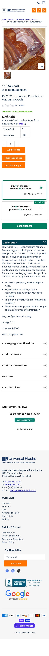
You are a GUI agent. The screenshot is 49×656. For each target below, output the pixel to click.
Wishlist (5, 519)
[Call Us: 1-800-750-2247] (39, 2)
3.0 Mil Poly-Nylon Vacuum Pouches (22, 19)
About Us (6, 506)
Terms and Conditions (12, 539)
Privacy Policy (8, 532)
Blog (4, 509)
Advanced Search (10, 513)
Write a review (24, 420)
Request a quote (13, 158)
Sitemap (6, 503)
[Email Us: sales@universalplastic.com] (44, 2)
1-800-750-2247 (13, 481)
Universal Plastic (28, 632)
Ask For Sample (13, 165)
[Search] (34, 10)
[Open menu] (4, 10)
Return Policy (8, 542)
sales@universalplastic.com (23, 490)
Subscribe (16, 563)
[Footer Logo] (19, 459)
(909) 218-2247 (12, 484)
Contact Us (7, 516)
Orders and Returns (11, 535)
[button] (8, 105)
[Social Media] (22, 582)
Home (4, 19)
